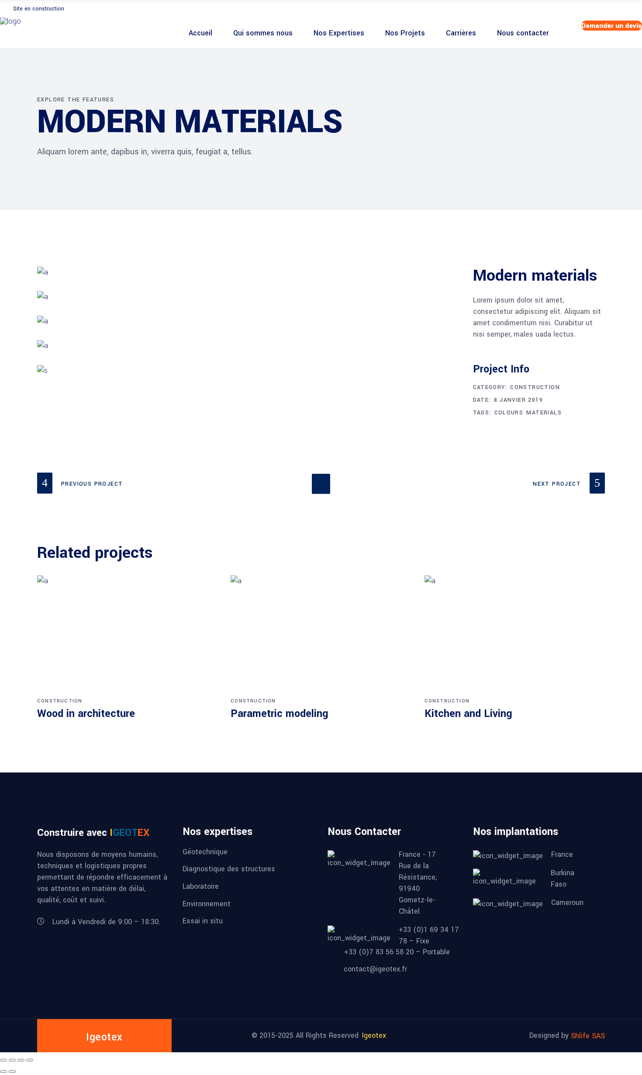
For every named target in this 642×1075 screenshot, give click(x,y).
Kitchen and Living (468, 713)
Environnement (207, 903)
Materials (544, 413)
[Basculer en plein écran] (12, 1060)
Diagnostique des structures (229, 869)
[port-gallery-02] (248, 297)
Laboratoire (201, 886)
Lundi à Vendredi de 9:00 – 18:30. (106, 922)
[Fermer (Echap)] (29, 1060)
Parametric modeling (279, 713)
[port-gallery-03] (248, 345)
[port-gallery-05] (248, 370)
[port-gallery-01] (248, 272)
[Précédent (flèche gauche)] (3, 1071)
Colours (509, 413)
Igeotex (374, 1035)
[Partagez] (20, 1060)
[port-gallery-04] (248, 321)
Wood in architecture (86, 713)
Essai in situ (203, 921)
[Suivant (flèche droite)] (12, 1071)
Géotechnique (205, 851)
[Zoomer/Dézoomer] (3, 1060)
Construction (535, 387)
